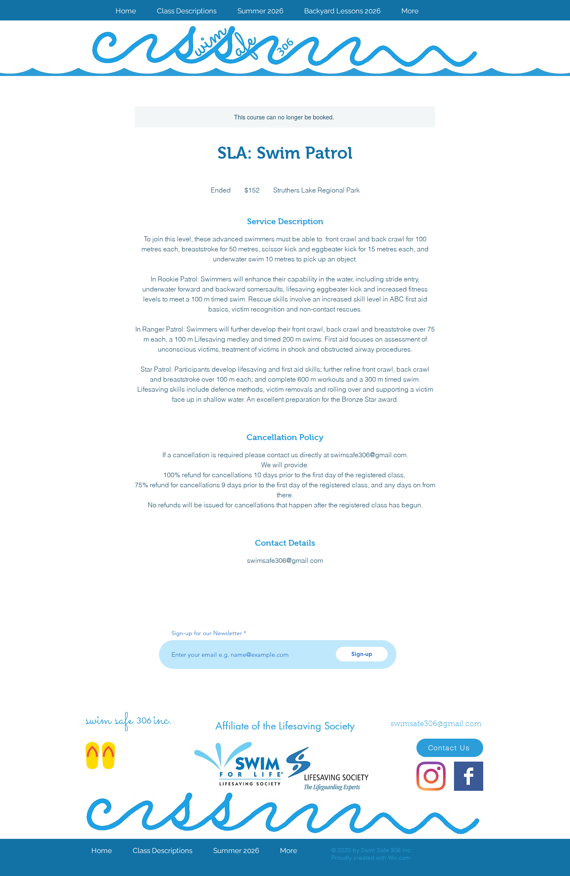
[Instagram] (431, 776)
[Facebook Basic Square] (468, 776)
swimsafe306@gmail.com (436, 724)
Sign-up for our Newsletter (207, 633)
